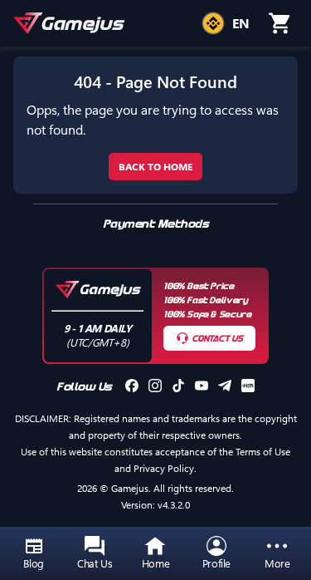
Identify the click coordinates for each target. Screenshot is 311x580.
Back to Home (155, 166)
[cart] (280, 23)
